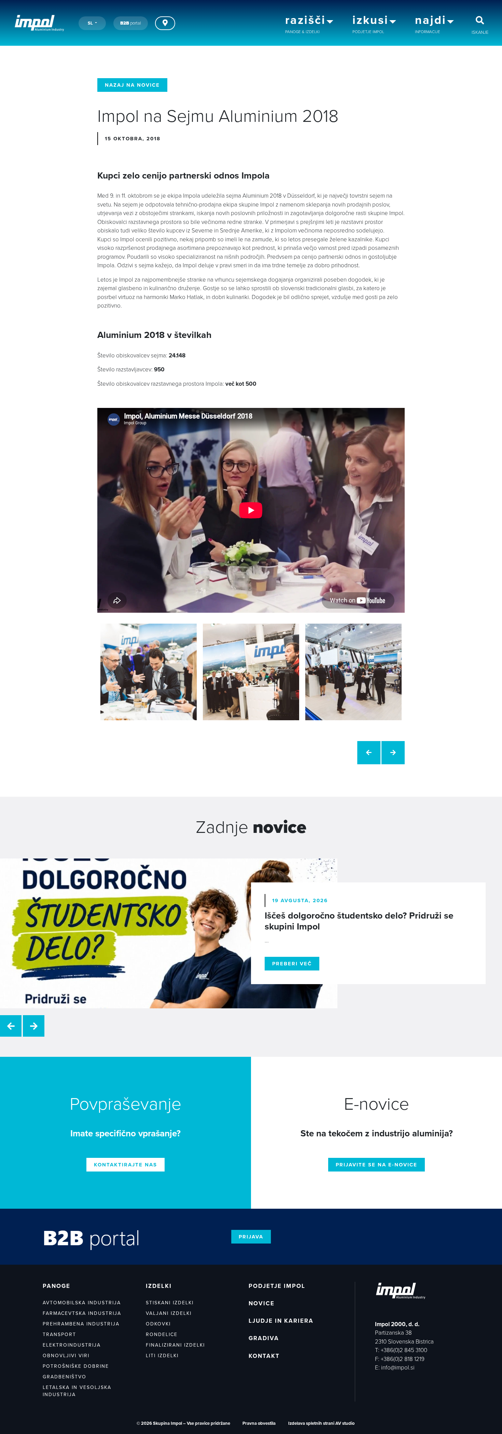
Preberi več (292, 964)
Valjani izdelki (169, 1313)
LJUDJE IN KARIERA (281, 1320)
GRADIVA (264, 1338)
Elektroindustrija (72, 1345)
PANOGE (56, 1286)
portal (130, 23)
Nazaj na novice (132, 85)
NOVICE (262, 1303)
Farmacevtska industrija (82, 1313)
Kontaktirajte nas (125, 1165)
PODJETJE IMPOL (277, 1286)
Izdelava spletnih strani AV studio (321, 1423)
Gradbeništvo (64, 1377)
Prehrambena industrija (81, 1324)
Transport (59, 1334)
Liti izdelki (162, 1356)
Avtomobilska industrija (82, 1303)
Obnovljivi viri (66, 1356)
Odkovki (158, 1324)
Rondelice (162, 1334)
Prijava (251, 1237)
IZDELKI (159, 1286)
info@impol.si (398, 1367)
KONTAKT (264, 1356)
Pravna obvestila (259, 1423)
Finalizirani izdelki (175, 1345)
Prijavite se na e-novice (376, 1165)
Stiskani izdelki (170, 1303)
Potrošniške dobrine (76, 1366)
